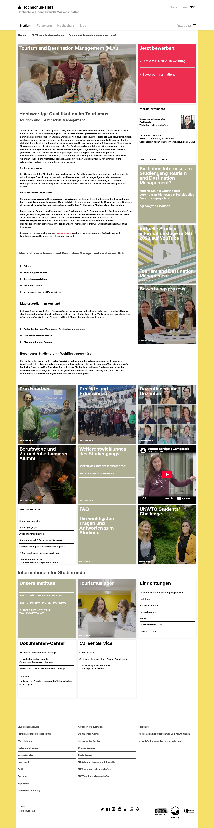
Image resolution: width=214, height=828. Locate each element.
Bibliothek (145, 599)
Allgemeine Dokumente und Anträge (37, 652)
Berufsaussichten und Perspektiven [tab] (42, 291)
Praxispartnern (63, 232)
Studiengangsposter (29, 521)
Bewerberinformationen (159, 74)
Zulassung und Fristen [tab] (35, 272)
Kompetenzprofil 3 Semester (33, 540)
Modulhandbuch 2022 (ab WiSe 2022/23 (39, 562)
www (164, 159)
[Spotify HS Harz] (137, 810)
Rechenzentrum (148, 631)
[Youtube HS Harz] (119, 810)
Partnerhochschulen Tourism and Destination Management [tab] (54, 329)
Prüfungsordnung (28, 553)
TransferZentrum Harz (151, 624)
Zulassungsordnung (49, 553)
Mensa (143, 618)
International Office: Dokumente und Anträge (42, 668)
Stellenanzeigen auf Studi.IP (93, 659)
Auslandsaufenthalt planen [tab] (37, 335)
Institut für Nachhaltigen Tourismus (42, 602)
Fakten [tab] (27, 266)
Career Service (86, 652)
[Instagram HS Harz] (113, 810)
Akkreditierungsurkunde (31, 533)
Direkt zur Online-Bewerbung (164, 61)
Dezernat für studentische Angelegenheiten (161, 592)
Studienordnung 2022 (54, 546)
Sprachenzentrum (149, 605)
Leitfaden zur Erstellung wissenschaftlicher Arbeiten (45, 681)
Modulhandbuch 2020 (30, 559)
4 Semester (56, 540)
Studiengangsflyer (28, 527)
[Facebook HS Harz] (108, 810)
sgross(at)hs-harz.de (142, 159)
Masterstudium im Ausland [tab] (37, 342)
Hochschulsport (148, 611)
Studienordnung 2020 (30, 546)
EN (194, 7)
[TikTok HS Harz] (102, 810)
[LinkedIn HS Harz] (125, 810)
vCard (153, 159)
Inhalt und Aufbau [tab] (32, 285)
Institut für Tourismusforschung (40, 595)
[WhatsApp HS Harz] (131, 810)
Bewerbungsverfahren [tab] (35, 279)
